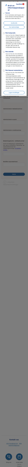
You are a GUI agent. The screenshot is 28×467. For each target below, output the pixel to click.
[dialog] (14, 48)
